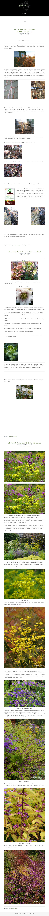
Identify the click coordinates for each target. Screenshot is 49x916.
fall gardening (11, 908)
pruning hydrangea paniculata (18, 245)
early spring (11, 436)
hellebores (15, 436)
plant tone (10, 245)
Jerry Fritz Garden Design (24, 6)
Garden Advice (26, 34)
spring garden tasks (27, 245)
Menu (25, 13)
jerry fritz (15, 908)
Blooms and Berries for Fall (24, 443)
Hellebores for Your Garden (24, 252)
